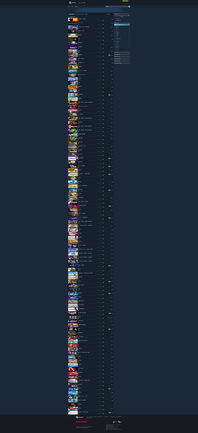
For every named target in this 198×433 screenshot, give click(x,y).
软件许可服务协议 (99, 416)
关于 (82, 2)
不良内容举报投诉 (118, 416)
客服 (84, 2)
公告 (87, 416)
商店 (79, 2)
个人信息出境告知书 (112, 416)
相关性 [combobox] (108, 14)
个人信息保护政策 (105, 416)
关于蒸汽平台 (91, 416)
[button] (69, 6)
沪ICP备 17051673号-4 (109, 425)
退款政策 (94, 416)
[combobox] (116, 6)
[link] (112, 55)
